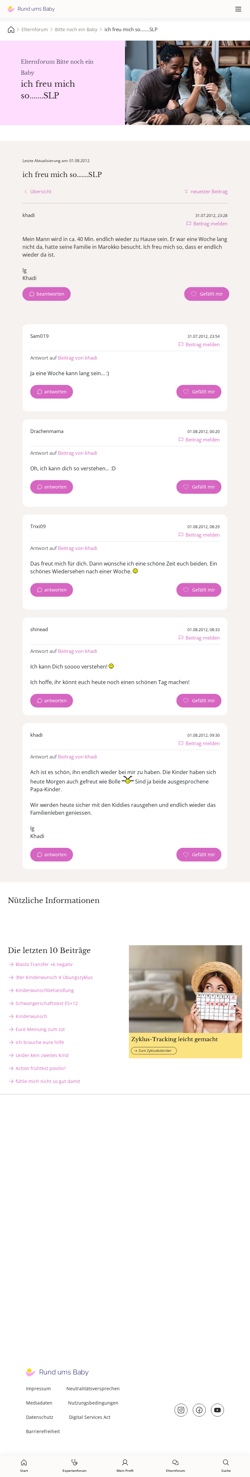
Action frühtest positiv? (41, 1068)
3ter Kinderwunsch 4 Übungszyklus (54, 977)
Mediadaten (39, 1403)
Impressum (38, 1388)
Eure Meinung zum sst (40, 1029)
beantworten (50, 294)
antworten (55, 391)
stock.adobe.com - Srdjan (231, 118)
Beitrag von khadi (77, 357)
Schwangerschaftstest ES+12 (47, 1003)
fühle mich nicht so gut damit (48, 1081)
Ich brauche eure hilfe (40, 1042)
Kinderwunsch (31, 1016)
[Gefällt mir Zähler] (206, 294)
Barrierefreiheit (43, 1431)
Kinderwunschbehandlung (45, 990)
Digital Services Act (89, 1417)
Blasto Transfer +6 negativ (44, 964)
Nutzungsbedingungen (93, 1403)
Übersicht (40, 191)
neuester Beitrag (209, 191)
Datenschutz (39, 1417)
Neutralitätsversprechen (93, 1388)
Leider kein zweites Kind (42, 1055)
